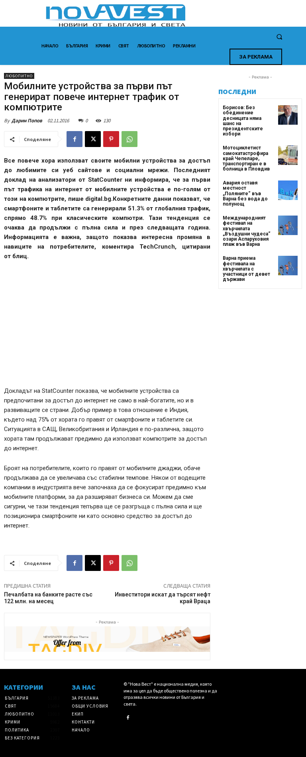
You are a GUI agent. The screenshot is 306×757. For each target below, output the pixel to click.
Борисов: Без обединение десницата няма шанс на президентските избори (243, 121)
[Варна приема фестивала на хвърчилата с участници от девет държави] (288, 265)
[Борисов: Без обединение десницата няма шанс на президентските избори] (288, 115)
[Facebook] (74, 139)
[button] (279, 37)
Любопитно (19, 75)
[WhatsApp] (129, 139)
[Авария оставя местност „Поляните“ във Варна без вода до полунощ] (288, 190)
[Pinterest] (111, 139)
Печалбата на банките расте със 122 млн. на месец (48, 597)
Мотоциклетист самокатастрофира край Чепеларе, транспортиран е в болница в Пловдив (246, 158)
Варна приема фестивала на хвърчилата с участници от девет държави (246, 268)
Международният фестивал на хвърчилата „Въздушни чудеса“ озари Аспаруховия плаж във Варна (247, 231)
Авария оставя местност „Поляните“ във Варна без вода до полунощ (245, 193)
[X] (93, 139)
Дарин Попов (27, 120)
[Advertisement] (107, 327)
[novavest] (174, 15)
